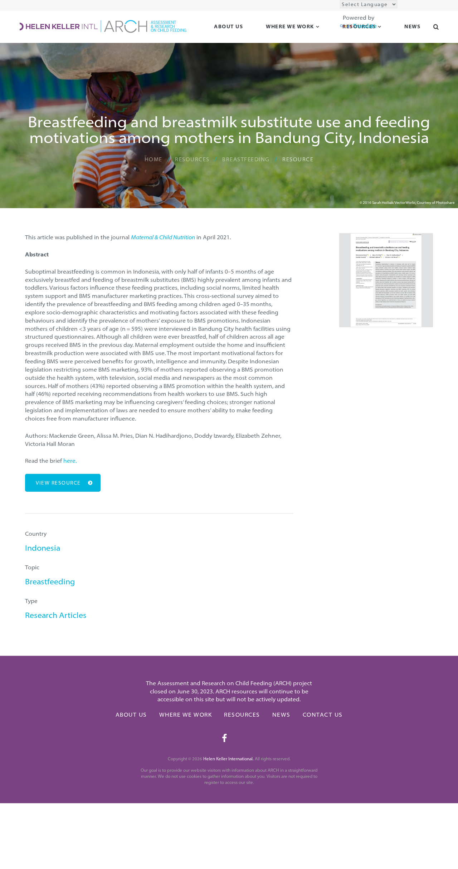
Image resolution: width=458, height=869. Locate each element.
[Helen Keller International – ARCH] (103, 26)
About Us (228, 26)
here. (70, 460)
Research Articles (56, 615)
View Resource (58, 483)
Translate (365, 25)
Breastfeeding (50, 581)
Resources (242, 714)
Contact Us (323, 714)
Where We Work (290, 26)
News (281, 714)
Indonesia (42, 548)
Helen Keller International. (228, 758)
